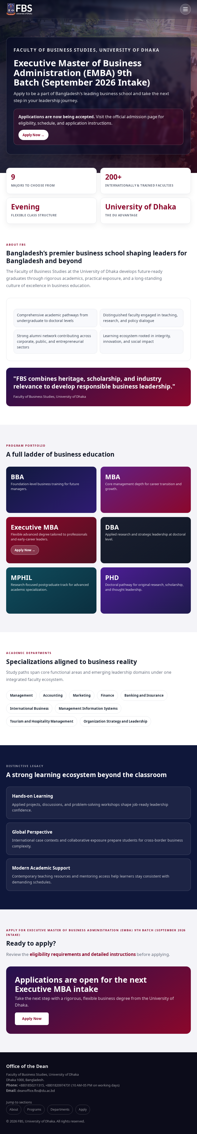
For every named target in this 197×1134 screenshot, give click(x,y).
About (13, 1109)
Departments (60, 1109)
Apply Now (32, 1018)
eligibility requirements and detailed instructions (83, 954)
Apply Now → (33, 135)
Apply (83, 1109)
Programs (34, 1109)
